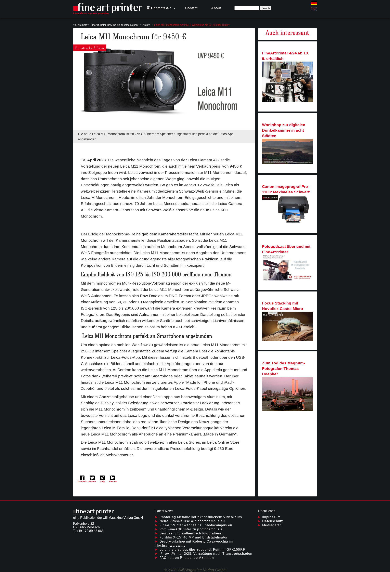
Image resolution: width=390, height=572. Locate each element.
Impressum (271, 517)
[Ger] (314, 3)
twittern (92, 481)
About (216, 8)
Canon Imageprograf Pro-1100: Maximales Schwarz (286, 189)
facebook (82, 481)
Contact (191, 8)
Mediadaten (272, 525)
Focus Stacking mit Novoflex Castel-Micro (282, 306)
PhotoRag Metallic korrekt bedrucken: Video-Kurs (200, 517)
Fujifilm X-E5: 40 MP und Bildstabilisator (193, 537)
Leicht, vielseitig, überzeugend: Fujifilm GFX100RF (202, 549)
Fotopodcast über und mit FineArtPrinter (286, 249)
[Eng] (314, 9)
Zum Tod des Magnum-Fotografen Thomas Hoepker (283, 368)
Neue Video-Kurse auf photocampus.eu (192, 521)
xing (102, 481)
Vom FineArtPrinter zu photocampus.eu (192, 529)
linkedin (113, 481)
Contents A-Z (160, 8)
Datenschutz (272, 521)
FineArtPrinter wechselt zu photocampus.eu (195, 525)
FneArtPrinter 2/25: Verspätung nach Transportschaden (205, 553)
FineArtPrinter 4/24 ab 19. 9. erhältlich (285, 56)
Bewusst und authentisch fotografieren (191, 533)
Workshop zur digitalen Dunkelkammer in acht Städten (283, 130)
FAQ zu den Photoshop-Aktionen (186, 557)
